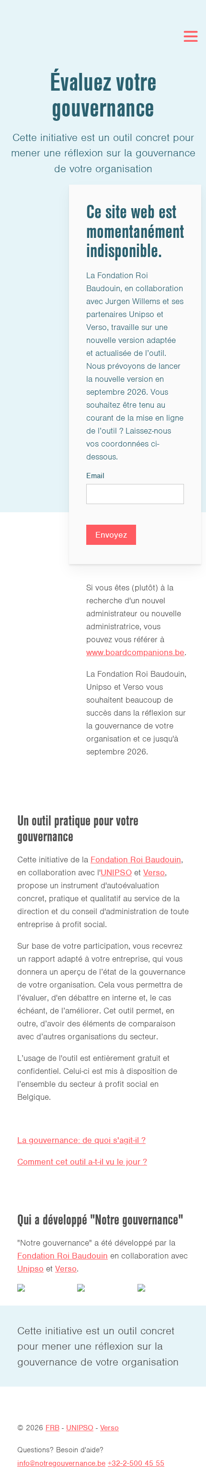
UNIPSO (116, 872)
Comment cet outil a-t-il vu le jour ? (82, 1161)
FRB (52, 1428)
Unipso (30, 1268)
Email (95, 476)
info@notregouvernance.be (61, 1463)
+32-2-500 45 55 (136, 1463)
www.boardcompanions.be (135, 652)
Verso (154, 872)
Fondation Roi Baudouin (136, 859)
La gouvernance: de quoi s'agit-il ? (81, 1140)
